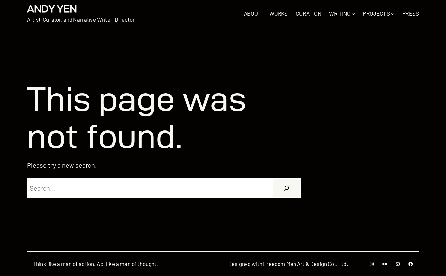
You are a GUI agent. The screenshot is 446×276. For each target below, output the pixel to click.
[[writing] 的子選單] (353, 13)
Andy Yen (52, 8)
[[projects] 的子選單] (392, 13)
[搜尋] (286, 188)
